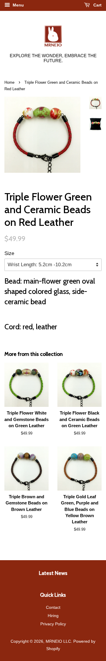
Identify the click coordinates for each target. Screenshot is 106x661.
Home (9, 82)
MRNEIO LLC (58, 641)
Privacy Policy (53, 623)
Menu (17, 5)
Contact (53, 607)
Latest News (53, 573)
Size (9, 253)
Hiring (53, 615)
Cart (97, 5)
